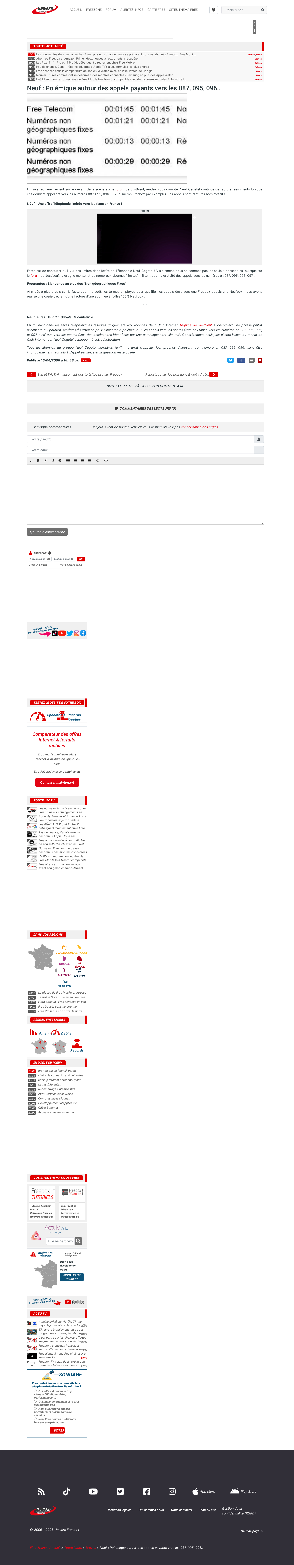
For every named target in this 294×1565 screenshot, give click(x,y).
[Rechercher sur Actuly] (78, 1241)
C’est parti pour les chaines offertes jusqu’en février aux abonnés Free (62, 1339)
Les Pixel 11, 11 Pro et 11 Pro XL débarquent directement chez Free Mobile (85, 62)
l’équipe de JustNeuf (196, 325)
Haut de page (250, 1531)
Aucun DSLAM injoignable (73, 1254)
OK (81, 558)
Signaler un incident (71, 1277)
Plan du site (208, 1510)
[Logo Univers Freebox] (45, 9)
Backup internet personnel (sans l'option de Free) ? (59, 1081)
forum (120, 189)
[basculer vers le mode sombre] (213, 10)
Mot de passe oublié (71, 564)
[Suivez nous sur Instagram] (173, 1491)
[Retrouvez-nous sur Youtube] (94, 1491)
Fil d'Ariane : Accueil (45, 1548)
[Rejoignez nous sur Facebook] (148, 1491)
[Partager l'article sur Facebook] (241, 360)
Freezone (40, 553)
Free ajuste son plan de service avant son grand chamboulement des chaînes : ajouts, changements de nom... (63, 870)
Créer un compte (38, 564)
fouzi (86, 360)
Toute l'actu (73, 1548)
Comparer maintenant (57, 782)
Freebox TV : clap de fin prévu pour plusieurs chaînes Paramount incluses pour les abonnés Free (62, 1365)
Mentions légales (119, 1510)
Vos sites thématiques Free (56, 1178)
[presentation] (31, 461)
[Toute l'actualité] (254, 46)
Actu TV (40, 1313)
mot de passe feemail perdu (57, 1070)
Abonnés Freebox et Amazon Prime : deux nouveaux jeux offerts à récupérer (87, 58)
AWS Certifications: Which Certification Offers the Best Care (60, 1095)
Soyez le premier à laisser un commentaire (145, 386)
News (259, 54)
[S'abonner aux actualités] (260, 360)
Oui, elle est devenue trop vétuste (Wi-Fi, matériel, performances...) (53, 1394)
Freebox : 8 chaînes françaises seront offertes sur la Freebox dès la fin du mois (61, 1349)
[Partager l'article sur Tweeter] (230, 360)
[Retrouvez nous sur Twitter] (121, 1491)
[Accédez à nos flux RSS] (42, 1491)
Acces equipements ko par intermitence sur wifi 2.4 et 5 (57, 1114)
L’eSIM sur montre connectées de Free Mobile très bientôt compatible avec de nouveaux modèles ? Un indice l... (111, 79)
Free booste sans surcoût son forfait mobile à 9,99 (58, 1008)
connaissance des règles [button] (199, 427)
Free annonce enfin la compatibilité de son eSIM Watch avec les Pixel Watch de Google (94, 71)
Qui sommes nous (151, 1510)
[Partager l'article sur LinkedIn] (252, 360)
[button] (31, 461)
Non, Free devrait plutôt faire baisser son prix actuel (55, 1421)
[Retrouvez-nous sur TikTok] (67, 1491)
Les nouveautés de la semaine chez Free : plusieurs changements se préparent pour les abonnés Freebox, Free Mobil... (116, 54)
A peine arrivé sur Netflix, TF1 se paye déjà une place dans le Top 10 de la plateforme (62, 1325)
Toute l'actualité (48, 46)
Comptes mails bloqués (54, 1098)
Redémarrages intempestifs (56, 1089)
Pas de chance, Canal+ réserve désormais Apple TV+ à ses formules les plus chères (92, 66)
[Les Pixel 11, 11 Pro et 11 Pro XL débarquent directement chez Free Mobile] (32, 826)
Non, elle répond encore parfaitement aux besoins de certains (53, 1412)
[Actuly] (37, 1235)
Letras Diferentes (49, 1084)
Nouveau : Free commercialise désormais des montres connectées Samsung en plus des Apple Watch (104, 75)
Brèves (251, 54)
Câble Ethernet (48, 1107)
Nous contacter (181, 1510)
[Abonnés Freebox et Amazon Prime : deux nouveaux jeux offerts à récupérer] (32, 818)
